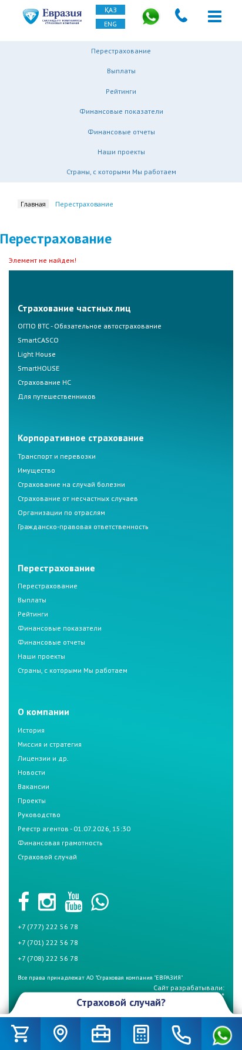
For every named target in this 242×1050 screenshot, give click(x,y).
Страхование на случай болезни (71, 484)
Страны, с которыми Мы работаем (121, 171)
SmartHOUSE (38, 368)
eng (110, 23)
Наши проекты (121, 151)
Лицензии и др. (43, 758)
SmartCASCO (38, 340)
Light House (37, 354)
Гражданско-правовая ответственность (83, 526)
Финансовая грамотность (60, 842)
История (31, 730)
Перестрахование (121, 50)
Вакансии (33, 786)
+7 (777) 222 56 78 (48, 926)
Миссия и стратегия (50, 744)
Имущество (36, 470)
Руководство (39, 814)
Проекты (32, 800)
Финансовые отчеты (121, 131)
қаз (111, 9)
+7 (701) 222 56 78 (48, 942)
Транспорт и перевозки (57, 456)
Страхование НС (44, 382)
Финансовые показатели (121, 111)
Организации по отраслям (61, 512)
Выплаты (121, 70)
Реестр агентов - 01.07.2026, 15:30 (74, 828)
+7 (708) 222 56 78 (48, 958)
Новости (31, 772)
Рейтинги (121, 91)
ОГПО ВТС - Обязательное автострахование (90, 325)
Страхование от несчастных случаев (78, 498)
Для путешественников (57, 396)
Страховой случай (47, 856)
